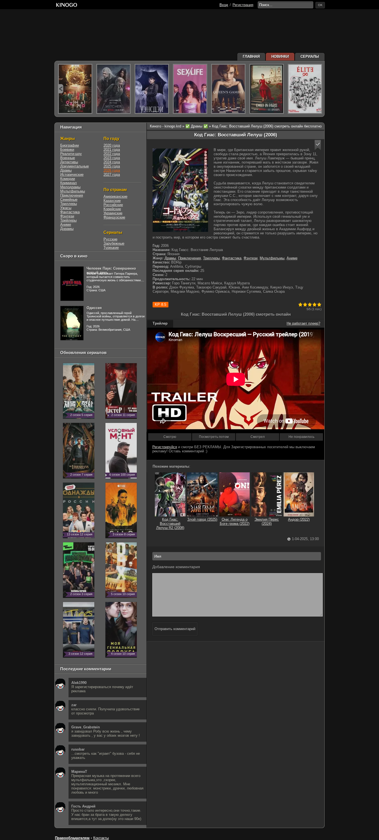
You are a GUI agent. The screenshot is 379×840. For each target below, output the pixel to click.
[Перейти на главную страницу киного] (66, 4)
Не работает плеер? (303, 323)
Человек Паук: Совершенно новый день (111, 270)
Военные (67, 158)
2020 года (111, 145)
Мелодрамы (70, 187)
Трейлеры (68, 220)
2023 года (111, 158)
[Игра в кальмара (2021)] (75, 89)
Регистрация (243, 5)
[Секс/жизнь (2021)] (190, 89)
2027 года (111, 174)
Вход (223, 5)
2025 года (111, 166)
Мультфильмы (272, 258)
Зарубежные (113, 243)
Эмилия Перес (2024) (266, 521)
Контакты (101, 838)
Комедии (67, 179)
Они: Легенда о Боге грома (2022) (234, 521)
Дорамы (67, 229)
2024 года (111, 162)
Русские (110, 239)
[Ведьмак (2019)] (113, 89)
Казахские (112, 201)
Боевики (67, 149)
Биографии (69, 145)
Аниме (292, 258)
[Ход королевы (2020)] (228, 89)
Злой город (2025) (202, 519)
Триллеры (211, 258)
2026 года (111, 170)
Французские (114, 217)
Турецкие (111, 247)
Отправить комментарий (175, 629)
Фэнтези (250, 258)
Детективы (69, 162)
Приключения (189, 258)
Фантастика (231, 258)
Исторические (72, 174)
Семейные (68, 199)
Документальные (74, 166)
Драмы (170, 258)
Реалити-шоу (71, 154)
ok (320, 5)
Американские (115, 196)
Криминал (68, 183)
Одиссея (94, 308)
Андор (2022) (299, 519)
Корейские (112, 209)
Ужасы (65, 208)
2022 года (111, 154)
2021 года (111, 149)
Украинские (112, 213)
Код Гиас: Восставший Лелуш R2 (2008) (170, 523)
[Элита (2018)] (305, 89)
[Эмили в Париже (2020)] (266, 89)
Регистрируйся (164, 447)
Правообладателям (72, 838)
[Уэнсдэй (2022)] (152, 89)
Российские (113, 205)
